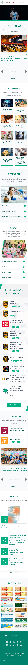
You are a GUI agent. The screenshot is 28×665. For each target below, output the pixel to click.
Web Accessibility (10, 655)
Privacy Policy (18, 655)
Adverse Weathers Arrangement (14, 657)
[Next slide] (26, 71)
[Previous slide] (2, 71)
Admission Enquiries (7, 653)
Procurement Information (10, 651)
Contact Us (20, 651)
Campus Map (16, 653)
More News (14, 78)
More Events (14, 572)
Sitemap (23, 653)
